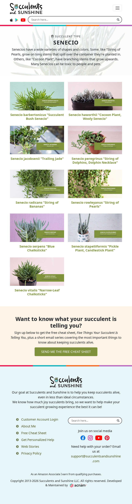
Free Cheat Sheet (33, 433)
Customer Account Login (39, 419)
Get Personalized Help (37, 440)
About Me (28, 426)
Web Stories (30, 446)
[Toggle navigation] (117, 8)
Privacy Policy (31, 453)
